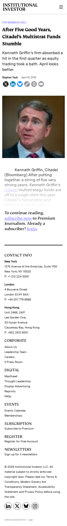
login (32, 228)
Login (30, 520)
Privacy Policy (34, 492)
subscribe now (18, 218)
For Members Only (14, 22)
